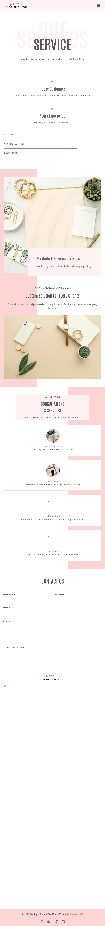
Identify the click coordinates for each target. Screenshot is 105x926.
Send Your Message (15, 647)
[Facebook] (42, 922)
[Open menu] (98, 5)
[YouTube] (49, 922)
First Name (9, 594)
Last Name (59, 594)
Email (6, 608)
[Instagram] (63, 922)
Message (8, 621)
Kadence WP (76, 914)
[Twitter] (56, 922)
